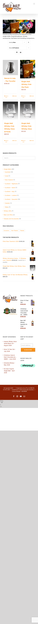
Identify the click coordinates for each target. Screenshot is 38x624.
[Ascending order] (28, 42)
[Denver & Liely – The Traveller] (10, 67)
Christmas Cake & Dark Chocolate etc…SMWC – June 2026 (10, 357)
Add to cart (6, 96)
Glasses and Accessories (11, 218)
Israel (6, 176)
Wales (6, 207)
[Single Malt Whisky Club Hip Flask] (27, 69)
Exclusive (6, 230)
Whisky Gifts (7, 211)
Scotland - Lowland (11, 195)
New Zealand (9, 180)
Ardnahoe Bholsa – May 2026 (9, 364)
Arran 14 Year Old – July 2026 (9, 350)
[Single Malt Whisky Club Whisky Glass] (27, 111)
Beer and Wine (8, 215)
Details (15, 96)
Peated (22, 230)
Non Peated (14, 230)
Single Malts (7, 169)
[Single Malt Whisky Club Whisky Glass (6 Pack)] (10, 111)
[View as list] (20, 52)
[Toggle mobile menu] (34, 4)
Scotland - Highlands (11, 183)
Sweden (7, 203)
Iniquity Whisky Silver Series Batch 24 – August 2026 (10, 343)
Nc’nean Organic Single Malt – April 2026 (9, 370)
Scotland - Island (10, 187)
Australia (7, 172)
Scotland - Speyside (11, 199)
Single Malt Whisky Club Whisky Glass (26, 126)
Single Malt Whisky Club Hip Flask (26, 84)
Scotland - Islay (9, 191)
